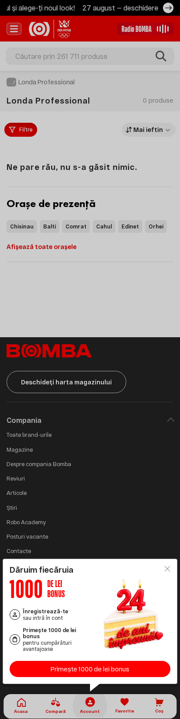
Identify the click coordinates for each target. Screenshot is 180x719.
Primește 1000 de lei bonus (90, 669)
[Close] (167, 568)
